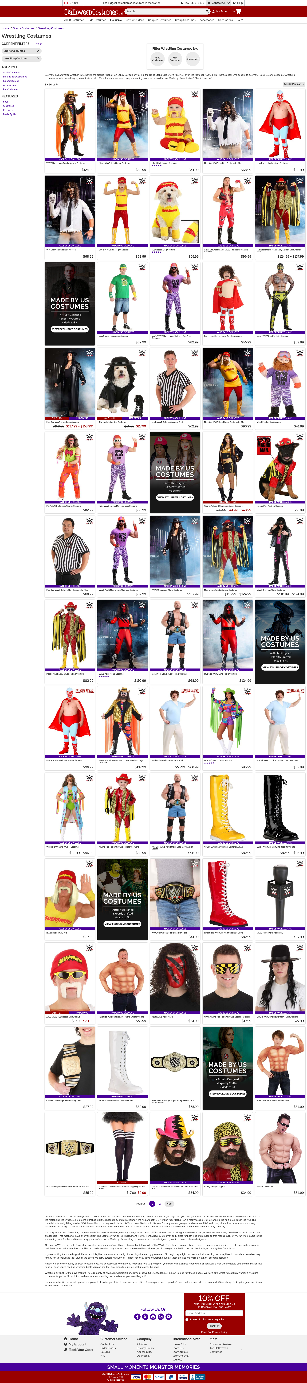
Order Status (108, 1348)
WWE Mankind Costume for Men (61, 250)
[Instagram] (161, 1317)
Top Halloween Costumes (219, 1350)
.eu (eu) (177, 1359)
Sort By (292, 84)
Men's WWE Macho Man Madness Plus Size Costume (171, 337)
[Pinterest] (153, 1317)
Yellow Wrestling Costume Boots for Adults (223, 847)
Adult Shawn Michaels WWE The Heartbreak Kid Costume (226, 251)
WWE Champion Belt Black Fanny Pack (169, 933)
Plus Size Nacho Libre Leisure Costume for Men (278, 760)
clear (39, 44)
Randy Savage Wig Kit (214, 1187)
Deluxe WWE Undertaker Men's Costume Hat (277, 1017)
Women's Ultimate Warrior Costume (62, 847)
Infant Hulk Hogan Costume (164, 163)
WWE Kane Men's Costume (111, 674)
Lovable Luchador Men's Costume (272, 163)
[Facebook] (137, 1317)
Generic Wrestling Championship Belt (63, 1101)
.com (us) (178, 1348)
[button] (223, 11)
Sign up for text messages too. (207, 1319)
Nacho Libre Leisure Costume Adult (168, 760)
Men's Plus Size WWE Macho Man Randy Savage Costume (121, 761)
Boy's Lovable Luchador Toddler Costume (223, 336)
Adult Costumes (74, 20)
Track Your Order (81, 1350)
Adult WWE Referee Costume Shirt (167, 422)
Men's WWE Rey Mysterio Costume (272, 336)
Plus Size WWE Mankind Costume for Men (223, 163)
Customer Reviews (221, 1344)
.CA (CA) (74, 3)
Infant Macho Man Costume (269, 422)
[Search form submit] (207, 11)
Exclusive (116, 20)
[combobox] (164, 11)
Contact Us (218, 2)
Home (73, 1339)
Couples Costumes (159, 20)
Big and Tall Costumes (15, 77)
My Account (77, 1344)
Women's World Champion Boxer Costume (223, 506)
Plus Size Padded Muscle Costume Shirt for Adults (121, 1017)
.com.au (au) (180, 1351)
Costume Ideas (135, 20)
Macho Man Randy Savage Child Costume (65, 674)
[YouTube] (168, 1317)
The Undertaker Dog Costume (112, 422)
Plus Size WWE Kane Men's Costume (220, 674)
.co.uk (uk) (179, 1344)
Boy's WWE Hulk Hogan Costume (114, 250)
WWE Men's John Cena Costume (113, 336)
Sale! (240, 20)
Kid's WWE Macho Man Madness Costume (118, 506)
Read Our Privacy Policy (214, 1332)
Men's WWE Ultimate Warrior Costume (63, 506)
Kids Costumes (97, 20)
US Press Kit (144, 1355)
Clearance (8, 106)
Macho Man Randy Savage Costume (220, 590)
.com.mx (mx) (181, 1355)
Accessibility (144, 1351)
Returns (105, 1351)
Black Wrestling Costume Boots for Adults (276, 847)
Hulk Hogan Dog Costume (163, 250)
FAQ (102, 1355)
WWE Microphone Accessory (270, 933)
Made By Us (9, 114)
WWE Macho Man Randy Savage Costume (65, 163)
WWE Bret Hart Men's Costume (271, 590)
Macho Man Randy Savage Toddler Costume (119, 847)
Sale (5, 101)
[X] (145, 1317)
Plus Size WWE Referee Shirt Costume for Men (67, 590)
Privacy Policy (145, 1348)
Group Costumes (185, 20)
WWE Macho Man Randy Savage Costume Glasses (227, 1017)
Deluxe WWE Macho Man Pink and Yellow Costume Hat (175, 1188)
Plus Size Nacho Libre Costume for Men (64, 760)
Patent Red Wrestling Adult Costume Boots (223, 933)
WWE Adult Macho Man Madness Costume (118, 590)
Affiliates (142, 1344)
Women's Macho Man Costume (218, 760)
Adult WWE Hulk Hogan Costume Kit (63, 1017)
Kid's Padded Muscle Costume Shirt (273, 1101)
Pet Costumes (10, 89)
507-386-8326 (194, 2)
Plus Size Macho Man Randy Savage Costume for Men (279, 251)
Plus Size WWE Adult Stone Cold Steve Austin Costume (172, 848)
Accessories (207, 20)
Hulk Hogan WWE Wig (56, 933)
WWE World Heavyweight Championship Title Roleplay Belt (173, 1102)
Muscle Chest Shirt (265, 1187)
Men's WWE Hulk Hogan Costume (114, 163)
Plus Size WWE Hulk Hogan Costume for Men (224, 422)
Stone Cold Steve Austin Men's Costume (169, 674)
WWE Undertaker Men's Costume (167, 590)
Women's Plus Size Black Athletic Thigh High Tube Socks (122, 1188)
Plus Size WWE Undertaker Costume (62, 422)
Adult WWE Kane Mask (162, 1017)
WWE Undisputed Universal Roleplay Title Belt (67, 1187)
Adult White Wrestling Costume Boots (116, 1101)
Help (240, 2)
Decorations (225, 20)
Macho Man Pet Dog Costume (270, 506)
